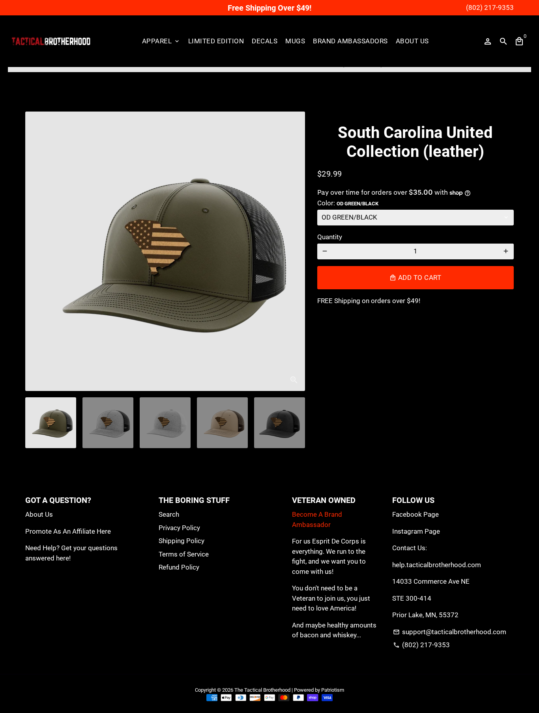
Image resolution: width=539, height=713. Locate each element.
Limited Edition (216, 41)
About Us (412, 41)
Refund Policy (179, 567)
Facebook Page (415, 514)
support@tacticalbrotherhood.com (449, 632)
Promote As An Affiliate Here (68, 531)
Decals (264, 41)
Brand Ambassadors (350, 41)
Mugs (295, 41)
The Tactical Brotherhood (262, 690)
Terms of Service (184, 554)
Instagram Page (416, 531)
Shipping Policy (181, 541)
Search (169, 514)
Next (294, 251)
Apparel (161, 41)
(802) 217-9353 (421, 645)
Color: (347, 203)
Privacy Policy (179, 528)
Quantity (329, 237)
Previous (36, 251)
